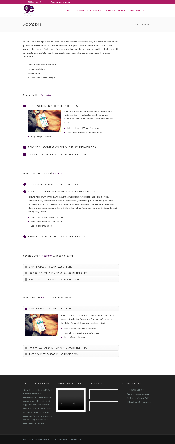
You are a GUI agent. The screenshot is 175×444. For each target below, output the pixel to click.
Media (121, 10)
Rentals (110, 10)
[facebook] (150, 2)
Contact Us (136, 10)
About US (82, 10)
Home (70, 10)
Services (95, 10)
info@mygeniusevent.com (138, 394)
